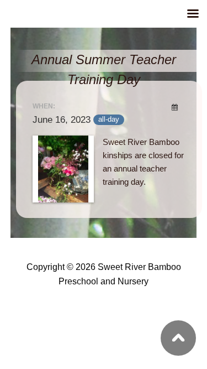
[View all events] (174, 107)
